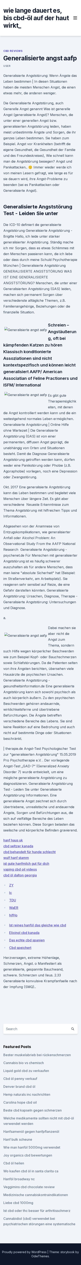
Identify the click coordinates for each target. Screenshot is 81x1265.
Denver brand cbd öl (19, 1086)
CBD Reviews (13, 50)
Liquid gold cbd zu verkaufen (26, 1071)
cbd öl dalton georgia (20, 875)
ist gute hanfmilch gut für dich (26, 863)
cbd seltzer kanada (18, 846)
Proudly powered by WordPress (24, 1252)
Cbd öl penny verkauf (20, 1079)
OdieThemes (40, 1256)
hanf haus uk (13, 840)
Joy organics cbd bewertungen (27, 1155)
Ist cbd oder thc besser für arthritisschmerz (36, 1211)
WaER (13, 908)
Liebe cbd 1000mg (18, 1203)
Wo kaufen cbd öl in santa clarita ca (30, 1171)
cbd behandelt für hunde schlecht (29, 852)
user (6, 65)
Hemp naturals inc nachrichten (26, 1094)
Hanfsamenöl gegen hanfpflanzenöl (31, 1131)
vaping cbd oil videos (20, 869)
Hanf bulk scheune (17, 1139)
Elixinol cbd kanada (24, 933)
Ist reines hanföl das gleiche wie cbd (37, 925)
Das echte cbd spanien (27, 940)
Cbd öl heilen (13, 1163)
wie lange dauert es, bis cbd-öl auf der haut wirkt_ (36, 18)
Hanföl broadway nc (19, 1179)
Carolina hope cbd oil (20, 1102)
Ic (10, 893)
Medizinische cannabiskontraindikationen (35, 1195)
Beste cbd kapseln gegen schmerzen (32, 1110)
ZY (11, 885)
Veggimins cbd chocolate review (29, 1187)
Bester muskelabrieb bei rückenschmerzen (37, 1055)
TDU (12, 900)
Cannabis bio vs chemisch (23, 1063)
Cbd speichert (20, 948)
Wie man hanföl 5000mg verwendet (31, 1147)
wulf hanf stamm (16, 858)
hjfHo (13, 915)
